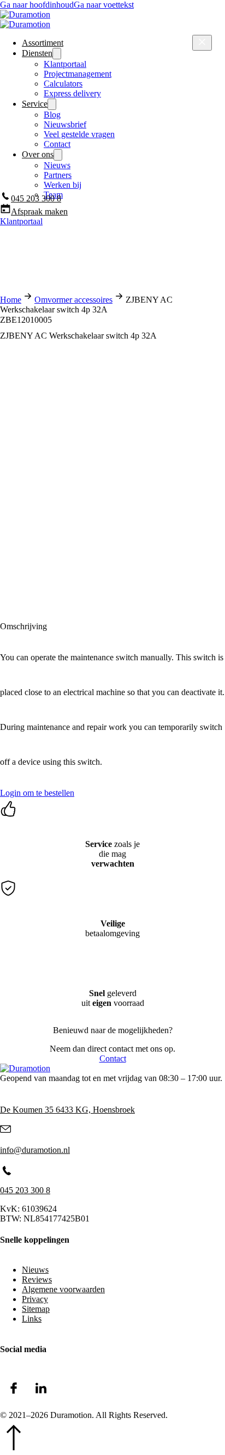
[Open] (202, 43)
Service (35, 103)
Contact (57, 144)
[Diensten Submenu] (56, 53)
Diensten (37, 53)
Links (32, 1318)
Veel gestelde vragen (79, 134)
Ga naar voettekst (104, 4)
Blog (52, 114)
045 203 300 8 (36, 198)
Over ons (38, 154)
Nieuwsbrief (65, 124)
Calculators (63, 83)
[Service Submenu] (52, 104)
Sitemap (36, 1308)
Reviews (37, 1279)
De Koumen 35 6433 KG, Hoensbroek (67, 1109)
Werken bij (62, 184)
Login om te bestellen (37, 792)
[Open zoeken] (5, 249)
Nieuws (57, 165)
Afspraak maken (39, 211)
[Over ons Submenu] (58, 155)
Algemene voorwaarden (63, 1289)
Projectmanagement (77, 73)
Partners (58, 175)
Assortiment (42, 42)
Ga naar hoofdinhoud (37, 4)
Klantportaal (65, 64)
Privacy (35, 1299)
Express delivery (72, 93)
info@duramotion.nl (35, 1150)
